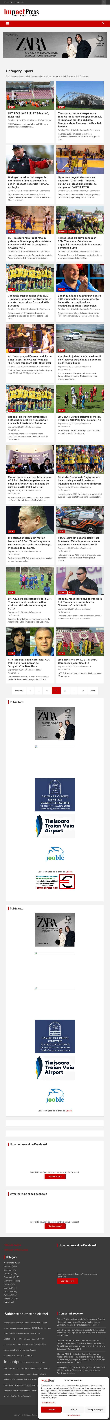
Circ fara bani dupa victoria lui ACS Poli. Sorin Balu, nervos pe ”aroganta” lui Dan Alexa (29, 663)
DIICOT (41, 1339)
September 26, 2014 (16, 490)
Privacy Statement (73, 1415)
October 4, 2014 (15, 251)
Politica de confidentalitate (16, 1250)
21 (47, 690)
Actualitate (9, 1263)
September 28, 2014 (16, 427)
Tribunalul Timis (10, 1391)
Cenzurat (8, 1270)
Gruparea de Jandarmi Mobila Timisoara (18, 1355)
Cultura (7, 1273)
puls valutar (10, 1385)
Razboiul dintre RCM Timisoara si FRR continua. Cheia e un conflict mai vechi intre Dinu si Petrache (28, 420)
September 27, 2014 (66, 424)
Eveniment (8, 1281)
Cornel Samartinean (22, 1334)
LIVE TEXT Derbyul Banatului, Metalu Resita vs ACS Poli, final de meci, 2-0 (79, 418)
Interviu (7, 1284)
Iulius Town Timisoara (40, 1368)
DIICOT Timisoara (10, 1345)
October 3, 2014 (65, 251)
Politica (7, 1295)
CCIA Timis (37, 1328)
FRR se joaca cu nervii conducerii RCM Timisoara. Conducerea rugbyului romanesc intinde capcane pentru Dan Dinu (79, 242)
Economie (8, 1277)
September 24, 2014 (66, 487)
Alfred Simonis (30, 1323)
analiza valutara (10, 1328)
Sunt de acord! (55, 1176)
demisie (35, 1339)
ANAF (45, 1323)
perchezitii (41, 1374)
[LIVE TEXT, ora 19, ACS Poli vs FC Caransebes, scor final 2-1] (80, 641)
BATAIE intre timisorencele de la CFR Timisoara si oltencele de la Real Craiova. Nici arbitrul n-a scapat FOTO (30, 603)
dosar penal (9, 1350)
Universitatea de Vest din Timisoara (31, 1391)
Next (93, 690)
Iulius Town (25, 1369)
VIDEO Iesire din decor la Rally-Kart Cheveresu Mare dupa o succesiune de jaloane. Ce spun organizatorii (79, 541)
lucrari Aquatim (20, 1374)
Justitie (7, 1288)
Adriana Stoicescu (17, 1323)
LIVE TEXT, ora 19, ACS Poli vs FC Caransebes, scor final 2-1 (78, 661)
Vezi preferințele (95, 1409)
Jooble (69, 872)
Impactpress (15, 1362)
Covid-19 (33, 1334)
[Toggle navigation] (7, 24)
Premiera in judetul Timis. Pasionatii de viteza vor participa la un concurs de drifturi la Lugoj (79, 359)
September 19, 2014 (16, 670)
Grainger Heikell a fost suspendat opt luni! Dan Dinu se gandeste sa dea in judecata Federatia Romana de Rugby (28, 182)
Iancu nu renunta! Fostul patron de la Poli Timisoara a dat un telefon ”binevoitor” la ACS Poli (80, 602)
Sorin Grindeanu (28, 1386)
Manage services (48, 1402)
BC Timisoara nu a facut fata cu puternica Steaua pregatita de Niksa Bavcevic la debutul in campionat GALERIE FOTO (29, 242)
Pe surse (62, 232)
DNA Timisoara (27, 1345)
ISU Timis (16, 1369)
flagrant (33, 1350)
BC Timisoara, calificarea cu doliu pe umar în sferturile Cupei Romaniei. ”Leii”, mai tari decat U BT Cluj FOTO (30, 359)
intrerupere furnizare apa (35, 1363)
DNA (19, 1344)
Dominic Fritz (40, 1344)
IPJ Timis (8, 1369)
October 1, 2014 (65, 309)
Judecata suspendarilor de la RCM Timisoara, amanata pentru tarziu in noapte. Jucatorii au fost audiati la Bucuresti (29, 300)
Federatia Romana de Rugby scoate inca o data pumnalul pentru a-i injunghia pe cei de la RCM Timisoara (80, 480)
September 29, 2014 (66, 367)
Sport (11, 107)
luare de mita (9, 1374)
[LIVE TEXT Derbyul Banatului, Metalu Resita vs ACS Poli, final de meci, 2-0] (80, 398)
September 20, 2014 (66, 609)
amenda (39, 1323)
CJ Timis (47, 1328)
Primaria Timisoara (32, 1379)
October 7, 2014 (65, 130)
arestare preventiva (24, 1328)
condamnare (9, 1333)
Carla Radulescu (31, 120)
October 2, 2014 (15, 309)
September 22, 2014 (66, 548)
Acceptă (51, 1409)
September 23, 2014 (16, 551)
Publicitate (8, 1299)
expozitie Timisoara (22, 1350)
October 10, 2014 (15, 120)
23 (65, 690)
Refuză (73, 1409)
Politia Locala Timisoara (13, 1379)
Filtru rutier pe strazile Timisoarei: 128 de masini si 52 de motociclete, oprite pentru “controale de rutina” (81, 1370)
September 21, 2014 (16, 612)
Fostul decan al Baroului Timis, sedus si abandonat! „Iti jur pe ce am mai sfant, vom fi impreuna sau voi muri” (81, 1333)
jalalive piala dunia (65, 1367)
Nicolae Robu (32, 1374)
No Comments (44, 120)
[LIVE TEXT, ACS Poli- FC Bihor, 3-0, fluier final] (30, 95)
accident (7, 1323)
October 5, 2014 (65, 191)
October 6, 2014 (15, 191)
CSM (38, 1334)
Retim (19, 1386)
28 (83, 690)
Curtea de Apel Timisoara (15, 1339)
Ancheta (8, 1266)
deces (29, 1339)
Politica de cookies (12, 1245)
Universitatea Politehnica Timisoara (17, 1396)
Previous (19, 690)
